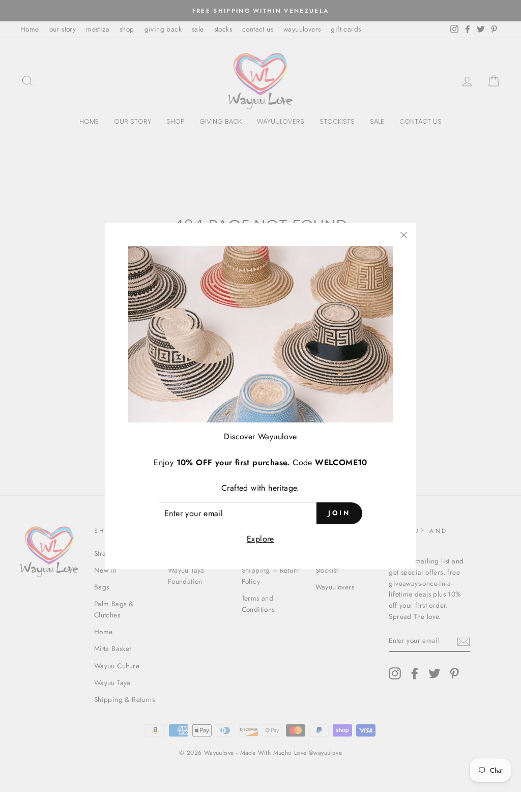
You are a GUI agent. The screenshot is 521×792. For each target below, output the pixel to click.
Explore (260, 539)
